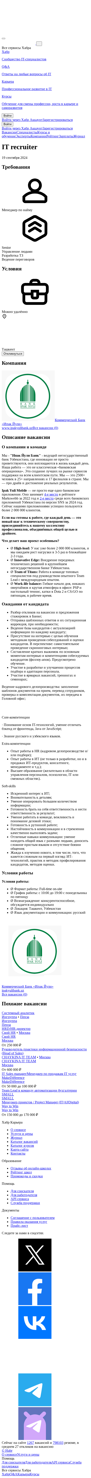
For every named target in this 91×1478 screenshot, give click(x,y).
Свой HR (9, 1032)
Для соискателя (22, 1191)
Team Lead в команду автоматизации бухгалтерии (39, 1090)
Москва (24, 1032)
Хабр (5, 1474)
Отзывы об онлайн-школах (31, 1168)
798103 (58, 1443)
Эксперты (23, 136)
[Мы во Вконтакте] (35, 1337)
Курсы (34, 1474)
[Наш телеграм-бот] (35, 1439)
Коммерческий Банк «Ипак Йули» (27, 986)
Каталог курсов (22, 1145)
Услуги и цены (22, 1134)
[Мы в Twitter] (35, 1270)
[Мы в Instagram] (35, 1371)
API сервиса (20, 1199)
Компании (38, 136)
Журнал (79, 136)
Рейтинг (52, 136)
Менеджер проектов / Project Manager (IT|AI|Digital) (40, 1102)
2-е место (47, 498)
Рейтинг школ (21, 1172)
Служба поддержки (25, 1203)
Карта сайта (19, 1149)
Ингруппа (9, 1017)
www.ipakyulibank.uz (17, 428)
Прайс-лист (19, 1225)
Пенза (24, 1017)
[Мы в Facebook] (35, 1304)
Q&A (13, 1474)
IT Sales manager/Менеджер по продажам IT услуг (39, 1074)
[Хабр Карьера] (19, 43)
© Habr (7, 1450)
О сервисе (18, 1130)
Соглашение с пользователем (33, 1218)
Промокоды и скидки (27, 1176)
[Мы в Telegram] (35, 1405)
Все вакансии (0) (45, 428)
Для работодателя (24, 1195)
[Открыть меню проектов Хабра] (3, 38)
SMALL (8, 1094)
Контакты (18, 1153)
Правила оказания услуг (29, 1222)
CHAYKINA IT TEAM (19, 1057)
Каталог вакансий (24, 1141)
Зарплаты (66, 136)
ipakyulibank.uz (13, 990)
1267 (30, 1443)
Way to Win (10, 1106)
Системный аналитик (18, 1013)
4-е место (51, 494)
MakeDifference (13, 1078)
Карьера (23, 1474)
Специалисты (27, 132)
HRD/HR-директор (16, 1029)
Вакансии (9, 132)
